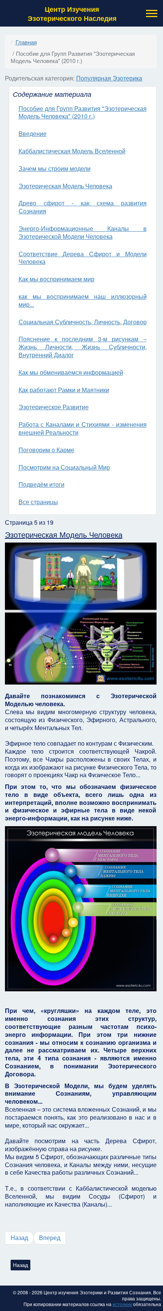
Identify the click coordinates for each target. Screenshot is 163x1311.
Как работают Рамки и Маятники (64, 389)
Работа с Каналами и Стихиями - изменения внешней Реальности (83, 428)
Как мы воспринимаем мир (56, 279)
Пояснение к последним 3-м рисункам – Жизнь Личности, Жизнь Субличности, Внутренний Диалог (83, 346)
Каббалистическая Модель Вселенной (72, 151)
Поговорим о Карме (46, 449)
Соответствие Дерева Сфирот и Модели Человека (83, 257)
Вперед (49, 1237)
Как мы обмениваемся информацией (71, 372)
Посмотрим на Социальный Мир (64, 467)
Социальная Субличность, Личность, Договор (83, 321)
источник (122, 1304)
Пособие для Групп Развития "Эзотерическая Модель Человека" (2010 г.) (83, 112)
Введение (33, 133)
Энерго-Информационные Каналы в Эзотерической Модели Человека (83, 232)
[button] (150, 13)
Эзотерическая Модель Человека (65, 185)
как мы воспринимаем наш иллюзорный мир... (83, 300)
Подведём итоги (41, 484)
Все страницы (38, 501)
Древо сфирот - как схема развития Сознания (83, 207)
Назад (19, 1237)
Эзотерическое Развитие (54, 406)
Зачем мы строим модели (55, 168)
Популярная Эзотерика (109, 78)
